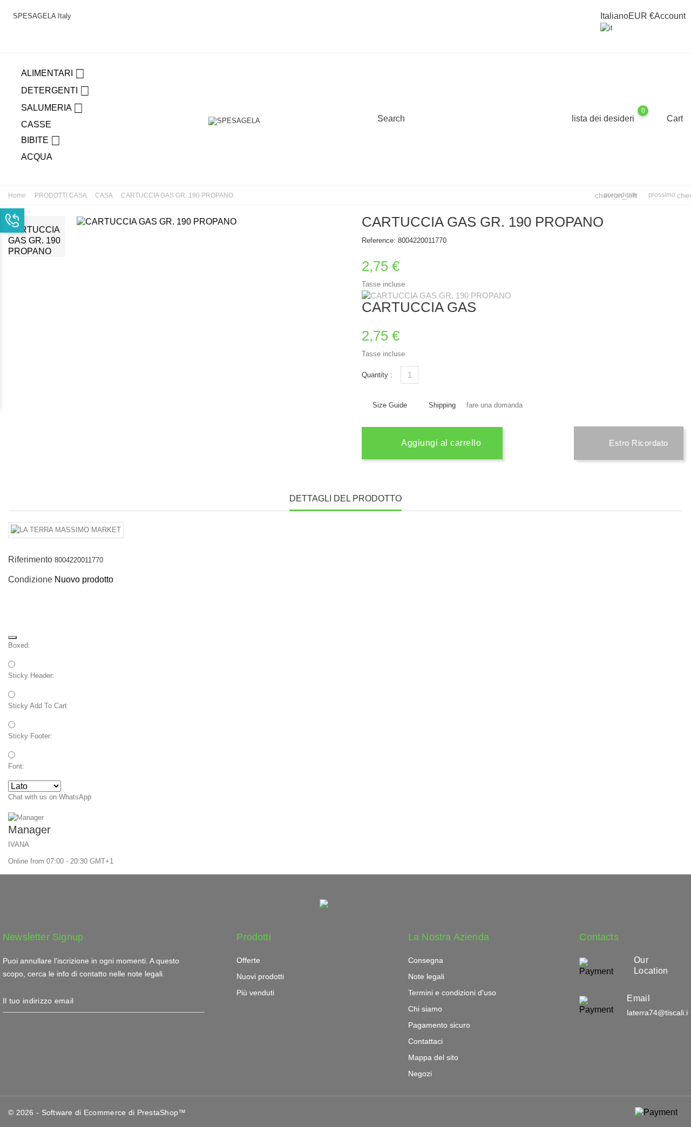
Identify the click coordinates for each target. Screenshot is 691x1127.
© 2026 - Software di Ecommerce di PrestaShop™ (97, 1112)
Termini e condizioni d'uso (452, 992)
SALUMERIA (52, 108)
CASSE (36, 124)
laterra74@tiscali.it (658, 1012)
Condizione (30, 579)
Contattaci (425, 1041)
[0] (653, 118)
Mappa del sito (433, 1057)
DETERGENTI (55, 91)
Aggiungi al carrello (440, 442)
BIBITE (40, 140)
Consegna (425, 960)
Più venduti (255, 992)
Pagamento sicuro (439, 1025)
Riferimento (30, 559)
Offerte (248, 960)
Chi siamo (425, 1008)
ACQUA (36, 156)
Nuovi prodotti (260, 976)
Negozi (420, 1073)
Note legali (426, 976)
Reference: (379, 240)
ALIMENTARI (53, 73)
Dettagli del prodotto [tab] (345, 498)
